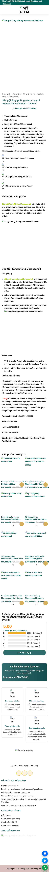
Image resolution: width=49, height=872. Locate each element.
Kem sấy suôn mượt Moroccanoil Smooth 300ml (10, 518)
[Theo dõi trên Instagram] (24, 773)
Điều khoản (6, 815)
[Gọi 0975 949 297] (45, 867)
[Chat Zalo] (45, 853)
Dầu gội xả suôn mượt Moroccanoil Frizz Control (34, 557)
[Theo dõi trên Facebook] (18, 773)
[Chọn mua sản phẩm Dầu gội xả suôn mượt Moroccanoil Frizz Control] (45, 563)
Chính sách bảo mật (9, 825)
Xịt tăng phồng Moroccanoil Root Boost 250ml (35, 518)
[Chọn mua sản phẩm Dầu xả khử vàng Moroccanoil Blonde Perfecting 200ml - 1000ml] (45, 603)
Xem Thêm (7, 4)
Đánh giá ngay (24, 652)
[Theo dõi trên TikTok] (30, 773)
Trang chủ (6, 94)
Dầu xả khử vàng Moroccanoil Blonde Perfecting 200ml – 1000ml (36, 597)
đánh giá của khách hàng (15, 631)
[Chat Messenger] (45, 860)
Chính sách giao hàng (10, 819)
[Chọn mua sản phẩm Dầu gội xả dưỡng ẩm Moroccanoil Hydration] (45, 484)
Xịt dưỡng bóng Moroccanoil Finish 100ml (12, 557)
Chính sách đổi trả (9, 822)
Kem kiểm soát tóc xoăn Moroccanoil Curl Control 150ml (12, 597)
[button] (3, 10)
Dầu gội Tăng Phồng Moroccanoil (16, 204)
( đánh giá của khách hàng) (25, 108)
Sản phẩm (16, 94)
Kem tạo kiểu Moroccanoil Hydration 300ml (12, 483)
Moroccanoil (13, 97)
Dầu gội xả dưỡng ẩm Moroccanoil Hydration (35, 483)
